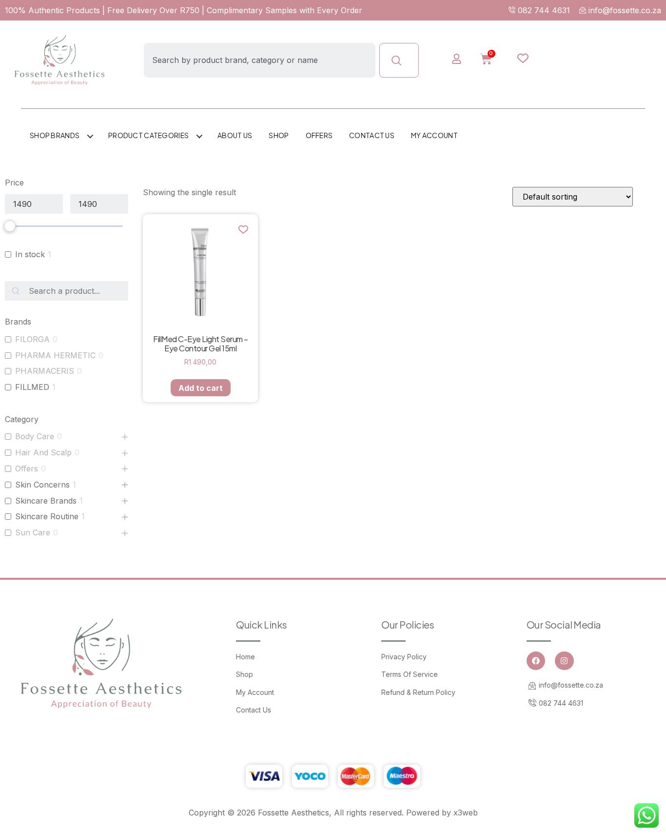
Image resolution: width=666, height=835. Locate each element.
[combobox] (259, 60)
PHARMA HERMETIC (55, 355)
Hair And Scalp (43, 452)
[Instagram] (564, 661)
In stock (30, 254)
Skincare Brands (46, 501)
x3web (465, 812)
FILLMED (32, 387)
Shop (279, 135)
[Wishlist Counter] (531, 58)
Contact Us (371, 135)
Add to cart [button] (200, 388)
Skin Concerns (42, 484)
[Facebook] (536, 661)
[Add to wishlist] (243, 229)
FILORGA (32, 339)
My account (434, 135)
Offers (319, 135)
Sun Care (32, 532)
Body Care (34, 436)
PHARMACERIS (44, 371)
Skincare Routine (46, 516)
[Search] (399, 60)
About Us (234, 135)
